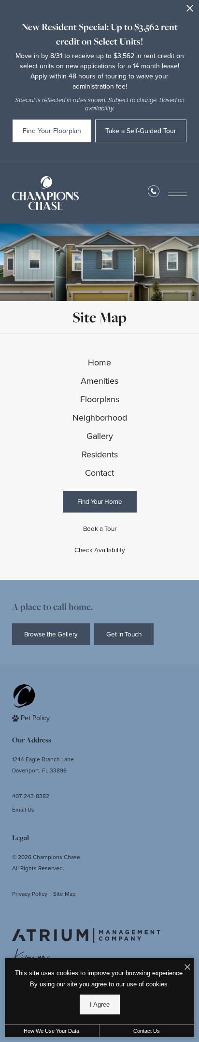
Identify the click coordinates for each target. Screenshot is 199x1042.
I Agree (100, 1004)
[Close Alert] (190, 11)
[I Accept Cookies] (187, 968)
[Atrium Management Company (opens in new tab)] (86, 935)
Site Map (64, 894)
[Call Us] (153, 193)
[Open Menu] (177, 193)
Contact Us (146, 1031)
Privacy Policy (29, 894)
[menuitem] (100, 362)
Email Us (23, 809)
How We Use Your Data (51, 1031)
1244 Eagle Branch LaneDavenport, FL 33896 (43, 764)
